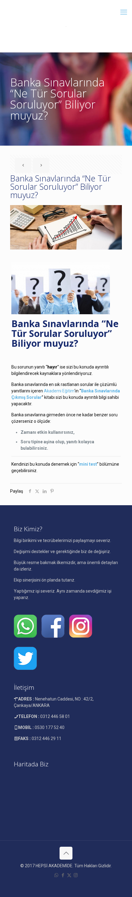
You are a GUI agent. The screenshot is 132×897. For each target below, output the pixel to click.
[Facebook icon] (62, 875)
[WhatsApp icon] (56, 875)
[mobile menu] (123, 12)
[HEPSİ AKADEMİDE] (66, 26)
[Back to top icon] (66, 853)
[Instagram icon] (75, 875)
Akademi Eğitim (59, 390)
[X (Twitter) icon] (69, 875)
